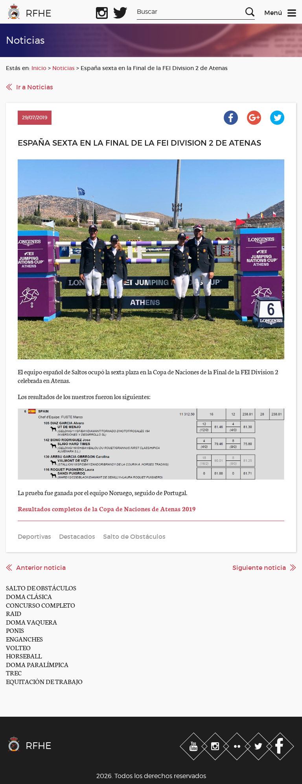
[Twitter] (259, 745)
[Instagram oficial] (102, 11)
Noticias (63, 68)
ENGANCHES (24, 638)
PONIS (15, 629)
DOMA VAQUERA (31, 621)
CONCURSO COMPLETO (40, 604)
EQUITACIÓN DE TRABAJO (44, 681)
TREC (14, 672)
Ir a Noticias (34, 87)
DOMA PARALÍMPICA (37, 664)
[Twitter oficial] (120, 11)
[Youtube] (194, 745)
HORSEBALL (24, 655)
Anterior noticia (41, 567)
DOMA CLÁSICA (29, 596)
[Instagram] (216, 745)
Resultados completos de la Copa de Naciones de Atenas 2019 (106, 508)
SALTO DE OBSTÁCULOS (41, 587)
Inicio (38, 68)
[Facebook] (280, 745)
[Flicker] (238, 745)
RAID (13, 613)
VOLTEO (18, 647)
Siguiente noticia (259, 567)
